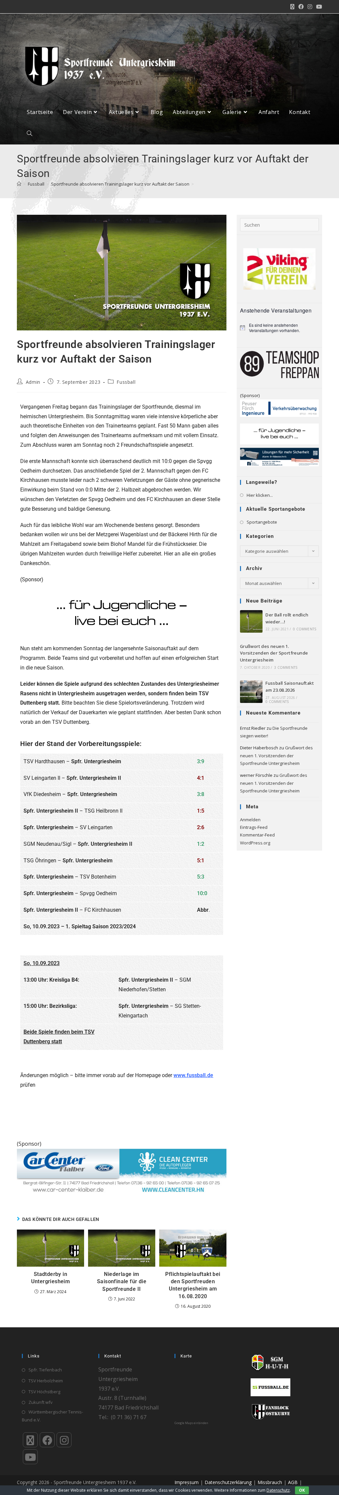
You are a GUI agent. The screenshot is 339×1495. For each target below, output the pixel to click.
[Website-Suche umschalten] (29, 133)
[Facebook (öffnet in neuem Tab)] (301, 6)
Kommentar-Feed (257, 835)
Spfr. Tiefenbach (45, 1370)
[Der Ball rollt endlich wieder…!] (251, 621)
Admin (33, 382)
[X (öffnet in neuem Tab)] (292, 6)
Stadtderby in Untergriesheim (50, 1278)
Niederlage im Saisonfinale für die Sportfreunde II (121, 1281)
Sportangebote (262, 522)
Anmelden (250, 820)
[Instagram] (64, 1439)
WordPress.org (255, 843)
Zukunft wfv (40, 1402)
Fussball (126, 382)
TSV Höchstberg (44, 1392)
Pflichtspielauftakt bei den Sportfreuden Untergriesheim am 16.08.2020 (192, 1285)
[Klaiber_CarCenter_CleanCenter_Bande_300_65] (121, 1171)
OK (302, 1490)
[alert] (279, 327)
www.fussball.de (193, 1075)
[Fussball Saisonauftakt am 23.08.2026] (251, 691)
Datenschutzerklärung (228, 1482)
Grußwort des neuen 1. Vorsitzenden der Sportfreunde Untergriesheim (274, 653)
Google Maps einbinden (191, 1423)
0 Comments (304, 629)
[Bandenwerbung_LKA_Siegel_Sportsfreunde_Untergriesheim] (279, 457)
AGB (293, 1482)
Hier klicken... (260, 495)
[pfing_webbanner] (279, 408)
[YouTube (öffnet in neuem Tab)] (318, 6)
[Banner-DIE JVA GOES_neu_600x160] (121, 614)
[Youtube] (30, 1456)
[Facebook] (47, 1439)
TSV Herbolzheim (45, 1381)
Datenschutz (278, 1490)
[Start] (19, 184)
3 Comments (285, 667)
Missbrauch (270, 1482)
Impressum (186, 1482)
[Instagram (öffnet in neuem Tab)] (310, 6)
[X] (30, 1439)
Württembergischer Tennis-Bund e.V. (52, 1415)
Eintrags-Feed (253, 827)
